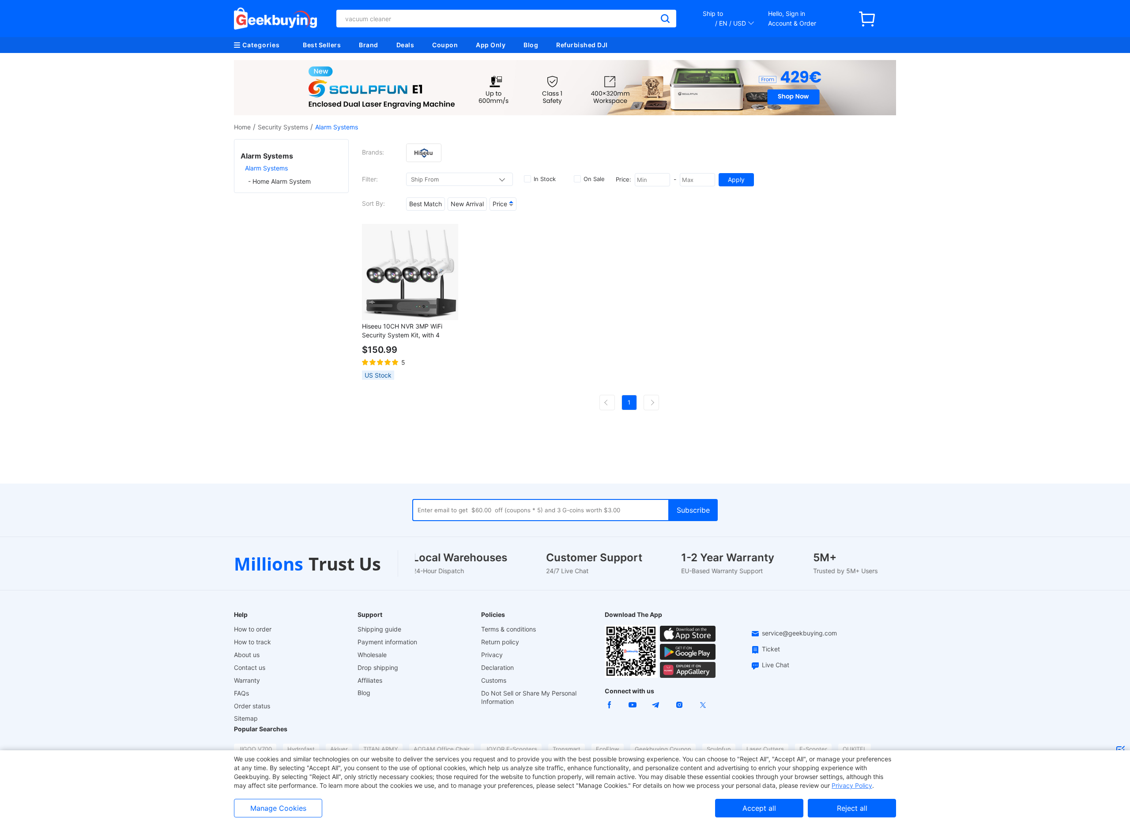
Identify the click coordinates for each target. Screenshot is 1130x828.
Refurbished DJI (582, 45)
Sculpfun (719, 748)
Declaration (497, 667)
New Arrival (467, 204)
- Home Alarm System (279, 181)
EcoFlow (607, 748)
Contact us (249, 667)
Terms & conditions (508, 629)
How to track (252, 642)
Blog (531, 45)
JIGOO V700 (255, 748)
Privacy (492, 654)
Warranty (247, 680)
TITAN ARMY (380, 748)
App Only (490, 45)
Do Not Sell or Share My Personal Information (528, 697)
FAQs (241, 693)
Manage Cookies (278, 808)
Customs (493, 680)
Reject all (852, 808)
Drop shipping (378, 667)
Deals (405, 45)
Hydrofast (301, 748)
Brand (368, 45)
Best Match (425, 204)
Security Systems (283, 127)
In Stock (545, 178)
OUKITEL (854, 748)
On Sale (594, 178)
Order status (252, 706)
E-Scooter (813, 748)
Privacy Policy (852, 785)
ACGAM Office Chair (442, 748)
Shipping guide (379, 629)
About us (247, 654)
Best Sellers (322, 45)
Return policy (500, 642)
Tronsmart (566, 748)
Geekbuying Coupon (663, 748)
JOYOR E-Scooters (511, 748)
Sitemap (246, 718)
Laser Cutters (765, 748)
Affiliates (370, 680)
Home (242, 127)
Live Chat (775, 665)
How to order (252, 629)
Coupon (445, 45)
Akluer (339, 748)
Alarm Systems (266, 168)
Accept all (759, 808)
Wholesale (372, 654)
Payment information (387, 642)
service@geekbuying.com (799, 633)
